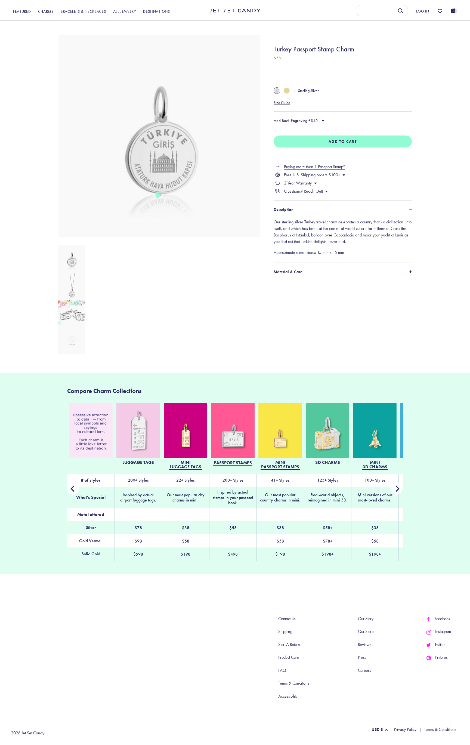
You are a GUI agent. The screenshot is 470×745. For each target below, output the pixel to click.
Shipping (285, 631)
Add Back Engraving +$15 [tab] (296, 120)
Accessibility (287, 696)
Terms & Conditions (293, 683)
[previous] (397, 489)
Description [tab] (283, 209)
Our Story (365, 618)
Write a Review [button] (346, 26)
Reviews (364, 644)
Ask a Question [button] (429, 26)
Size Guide (282, 102)
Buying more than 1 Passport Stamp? (314, 167)
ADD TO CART (343, 141)
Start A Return (289, 644)
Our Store (366, 631)
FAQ (282, 670)
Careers (364, 670)
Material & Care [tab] (288, 272)
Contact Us (287, 618)
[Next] (73, 489)
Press (362, 657)
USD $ (377, 729)
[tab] (343, 237)
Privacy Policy (405, 729)
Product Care (288, 657)
